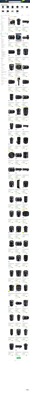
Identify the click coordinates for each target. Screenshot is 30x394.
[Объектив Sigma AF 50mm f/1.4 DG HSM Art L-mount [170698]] (11, 273)
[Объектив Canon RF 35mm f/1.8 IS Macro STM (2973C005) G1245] (18, 288)
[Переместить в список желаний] (14, 18)
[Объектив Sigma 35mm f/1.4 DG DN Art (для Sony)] (11, 140)
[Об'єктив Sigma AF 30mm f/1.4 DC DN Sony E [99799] (11, 229)
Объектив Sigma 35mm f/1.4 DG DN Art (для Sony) (11, 146)
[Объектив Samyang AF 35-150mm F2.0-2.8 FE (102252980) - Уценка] (25, 111)
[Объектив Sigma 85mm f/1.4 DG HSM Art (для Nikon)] (11, 126)
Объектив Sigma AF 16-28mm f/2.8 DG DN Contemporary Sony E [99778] (11, 323)
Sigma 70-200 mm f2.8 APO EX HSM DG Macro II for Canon (18, 146)
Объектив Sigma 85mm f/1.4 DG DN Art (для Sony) (11, 72)
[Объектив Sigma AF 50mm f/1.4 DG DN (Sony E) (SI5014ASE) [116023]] (25, 332)
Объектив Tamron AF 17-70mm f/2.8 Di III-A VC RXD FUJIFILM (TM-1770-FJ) (11, 263)
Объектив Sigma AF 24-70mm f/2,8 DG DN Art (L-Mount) (11, 308)
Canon (2, 59)
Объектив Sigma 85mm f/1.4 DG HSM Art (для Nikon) (11, 131)
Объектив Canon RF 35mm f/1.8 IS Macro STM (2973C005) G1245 (18, 293)
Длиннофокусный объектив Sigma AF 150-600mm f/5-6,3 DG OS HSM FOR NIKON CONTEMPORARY (25, 131)
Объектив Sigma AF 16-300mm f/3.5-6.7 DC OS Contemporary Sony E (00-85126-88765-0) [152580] (25, 293)
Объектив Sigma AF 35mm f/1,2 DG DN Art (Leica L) (18, 308)
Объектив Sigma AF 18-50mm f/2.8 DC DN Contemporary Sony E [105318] (25, 160)
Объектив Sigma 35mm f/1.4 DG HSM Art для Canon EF (18, 42)
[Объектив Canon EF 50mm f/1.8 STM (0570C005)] (25, 214)
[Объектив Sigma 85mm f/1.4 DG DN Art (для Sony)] (11, 67)
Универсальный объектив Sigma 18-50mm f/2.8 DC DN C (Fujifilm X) (18, 117)
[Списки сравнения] (27, 1)
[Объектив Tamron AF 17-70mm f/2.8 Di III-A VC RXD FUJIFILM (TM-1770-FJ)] (11, 258)
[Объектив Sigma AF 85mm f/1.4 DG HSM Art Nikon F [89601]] (11, 346)
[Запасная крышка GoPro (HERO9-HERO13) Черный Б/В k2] (18, 184)
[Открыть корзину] (28, 1)
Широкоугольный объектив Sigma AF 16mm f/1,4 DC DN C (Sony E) (18, 337)
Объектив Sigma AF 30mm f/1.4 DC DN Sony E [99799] (18, 263)
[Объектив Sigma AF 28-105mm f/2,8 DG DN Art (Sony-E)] (25, 199)
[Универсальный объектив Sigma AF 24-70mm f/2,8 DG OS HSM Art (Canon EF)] (25, 243)
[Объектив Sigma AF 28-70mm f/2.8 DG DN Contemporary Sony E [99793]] (11, 199)
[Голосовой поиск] (20, 1)
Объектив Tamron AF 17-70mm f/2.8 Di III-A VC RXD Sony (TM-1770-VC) (11, 57)
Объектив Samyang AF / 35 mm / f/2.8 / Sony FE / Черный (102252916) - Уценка (11, 160)
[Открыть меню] (1, 1)
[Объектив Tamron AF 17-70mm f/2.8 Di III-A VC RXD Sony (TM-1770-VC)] (11, 52)
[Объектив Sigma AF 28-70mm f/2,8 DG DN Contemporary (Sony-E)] (25, 37)
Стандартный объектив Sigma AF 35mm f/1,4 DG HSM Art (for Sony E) (25, 57)
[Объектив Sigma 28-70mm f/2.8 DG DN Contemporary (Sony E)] (18, 52)
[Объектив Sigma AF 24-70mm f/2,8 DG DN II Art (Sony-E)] (25, 67)
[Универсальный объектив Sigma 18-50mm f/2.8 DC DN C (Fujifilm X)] (18, 111)
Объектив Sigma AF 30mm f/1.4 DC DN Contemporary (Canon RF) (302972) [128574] (11, 189)
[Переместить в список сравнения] (14, 19)
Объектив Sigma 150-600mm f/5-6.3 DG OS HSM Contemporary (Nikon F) (25, 27)
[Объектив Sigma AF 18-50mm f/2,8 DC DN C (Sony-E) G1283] (18, 199)
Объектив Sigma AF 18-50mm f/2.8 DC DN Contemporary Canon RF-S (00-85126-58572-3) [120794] (11, 249)
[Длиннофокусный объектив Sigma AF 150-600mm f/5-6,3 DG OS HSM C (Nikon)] (25, 169)
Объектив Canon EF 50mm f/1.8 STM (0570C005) (25, 219)
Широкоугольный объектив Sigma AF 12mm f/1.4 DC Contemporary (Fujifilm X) (11, 293)
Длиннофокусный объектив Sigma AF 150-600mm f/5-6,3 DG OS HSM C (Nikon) (25, 175)
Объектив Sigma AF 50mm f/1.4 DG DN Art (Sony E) (25, 308)
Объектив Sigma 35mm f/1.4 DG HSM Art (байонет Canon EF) (18, 72)
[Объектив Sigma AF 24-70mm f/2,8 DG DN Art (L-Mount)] (11, 303)
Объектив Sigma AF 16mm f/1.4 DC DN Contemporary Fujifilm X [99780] (18, 219)
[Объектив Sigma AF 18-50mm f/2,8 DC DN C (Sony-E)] (11, 37)
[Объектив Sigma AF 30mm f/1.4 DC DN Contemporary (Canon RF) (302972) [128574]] (11, 184)
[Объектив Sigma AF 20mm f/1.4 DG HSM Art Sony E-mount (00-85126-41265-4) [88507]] (18, 317)
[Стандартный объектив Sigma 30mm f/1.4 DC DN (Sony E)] (18, 229)
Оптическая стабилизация (4, 71)
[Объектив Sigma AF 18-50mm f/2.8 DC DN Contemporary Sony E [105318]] (25, 155)
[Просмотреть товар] (15, 26)
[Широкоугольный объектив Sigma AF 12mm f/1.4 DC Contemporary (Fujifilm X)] (11, 288)
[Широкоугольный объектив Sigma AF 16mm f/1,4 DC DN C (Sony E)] (18, 332)
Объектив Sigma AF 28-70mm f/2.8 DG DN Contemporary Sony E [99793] (11, 205)
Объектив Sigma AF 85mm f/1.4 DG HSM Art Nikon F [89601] (11, 352)
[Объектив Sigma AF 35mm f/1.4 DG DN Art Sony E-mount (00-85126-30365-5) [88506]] (25, 258)
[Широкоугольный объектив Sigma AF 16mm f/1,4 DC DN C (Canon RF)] (25, 229)
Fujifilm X (2, 41)
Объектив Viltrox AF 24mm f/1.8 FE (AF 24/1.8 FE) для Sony (11, 27)
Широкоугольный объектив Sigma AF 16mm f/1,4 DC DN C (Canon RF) (25, 234)
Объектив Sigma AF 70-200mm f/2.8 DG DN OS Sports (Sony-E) (18, 175)
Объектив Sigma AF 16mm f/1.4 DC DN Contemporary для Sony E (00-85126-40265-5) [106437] (11, 219)
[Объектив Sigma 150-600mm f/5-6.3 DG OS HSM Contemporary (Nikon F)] (25, 22)
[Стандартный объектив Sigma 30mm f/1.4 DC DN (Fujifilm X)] (25, 184)
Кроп (2, 68)
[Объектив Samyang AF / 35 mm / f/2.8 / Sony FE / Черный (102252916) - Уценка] (11, 155)
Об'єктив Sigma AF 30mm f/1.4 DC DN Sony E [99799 (11, 234)
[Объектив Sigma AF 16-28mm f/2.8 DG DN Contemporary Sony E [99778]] (11, 317)
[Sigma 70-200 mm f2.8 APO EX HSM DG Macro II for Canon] (18, 140)
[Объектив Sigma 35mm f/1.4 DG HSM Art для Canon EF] (18, 37)
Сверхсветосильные (3, 64)
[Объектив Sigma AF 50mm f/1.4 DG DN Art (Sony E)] (25, 303)
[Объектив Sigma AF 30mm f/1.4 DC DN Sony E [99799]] (18, 258)
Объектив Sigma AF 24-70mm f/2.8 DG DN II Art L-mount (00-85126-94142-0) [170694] (25, 352)
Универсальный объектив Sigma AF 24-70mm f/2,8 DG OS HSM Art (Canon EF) (25, 249)
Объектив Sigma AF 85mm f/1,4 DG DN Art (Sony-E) (11, 87)
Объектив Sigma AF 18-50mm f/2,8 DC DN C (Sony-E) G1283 (18, 204)
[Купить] (14, 29)
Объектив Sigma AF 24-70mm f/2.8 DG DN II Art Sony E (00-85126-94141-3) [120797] (18, 27)
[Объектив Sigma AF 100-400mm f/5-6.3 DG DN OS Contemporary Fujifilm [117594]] (11, 332)
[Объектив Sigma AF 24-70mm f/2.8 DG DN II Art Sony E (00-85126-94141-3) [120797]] (18, 22)
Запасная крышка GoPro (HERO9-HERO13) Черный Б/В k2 (18, 189)
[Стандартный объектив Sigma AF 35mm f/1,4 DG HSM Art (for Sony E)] (25, 52)
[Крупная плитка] (27, 15)
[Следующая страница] (28, 360)
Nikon (2, 60)
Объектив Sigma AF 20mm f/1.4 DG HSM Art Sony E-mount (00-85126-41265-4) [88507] (18, 323)
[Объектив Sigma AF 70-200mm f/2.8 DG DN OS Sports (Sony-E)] (18, 169)
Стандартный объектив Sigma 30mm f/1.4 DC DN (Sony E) (18, 234)
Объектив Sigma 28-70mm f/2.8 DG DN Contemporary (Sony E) (18, 57)
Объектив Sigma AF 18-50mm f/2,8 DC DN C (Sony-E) (11, 42)
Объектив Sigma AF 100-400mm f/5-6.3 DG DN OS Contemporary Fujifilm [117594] (11, 337)
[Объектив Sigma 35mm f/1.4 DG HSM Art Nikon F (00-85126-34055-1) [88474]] (25, 140)
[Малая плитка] (28, 15)
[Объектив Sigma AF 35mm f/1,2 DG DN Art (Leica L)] (18, 303)
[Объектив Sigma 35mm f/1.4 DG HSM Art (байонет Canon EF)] (18, 67)
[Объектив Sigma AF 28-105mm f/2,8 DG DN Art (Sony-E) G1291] (11, 97)
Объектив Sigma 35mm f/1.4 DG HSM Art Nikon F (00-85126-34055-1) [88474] (25, 146)
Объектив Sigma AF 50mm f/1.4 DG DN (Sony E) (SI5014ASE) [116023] (25, 337)
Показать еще (2, 30)
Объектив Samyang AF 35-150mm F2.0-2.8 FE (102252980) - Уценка (25, 117)
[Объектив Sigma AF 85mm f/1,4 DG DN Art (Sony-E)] (11, 82)
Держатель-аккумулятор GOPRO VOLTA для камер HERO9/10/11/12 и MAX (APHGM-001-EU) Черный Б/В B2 (18, 87)
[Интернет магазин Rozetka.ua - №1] (3, 1)
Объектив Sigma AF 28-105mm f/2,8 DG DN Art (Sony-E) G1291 (11, 102)
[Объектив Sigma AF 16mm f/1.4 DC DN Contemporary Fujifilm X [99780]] (18, 214)
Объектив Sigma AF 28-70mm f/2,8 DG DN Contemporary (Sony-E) (25, 42)
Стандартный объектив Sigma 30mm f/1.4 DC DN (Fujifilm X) (25, 189)
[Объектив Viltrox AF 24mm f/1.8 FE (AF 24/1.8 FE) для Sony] (11, 22)
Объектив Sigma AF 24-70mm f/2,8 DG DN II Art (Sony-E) (25, 72)
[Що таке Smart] (16, 16)
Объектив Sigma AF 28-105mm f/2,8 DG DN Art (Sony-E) (25, 204)
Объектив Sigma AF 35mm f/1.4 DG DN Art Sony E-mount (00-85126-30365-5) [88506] (25, 263)
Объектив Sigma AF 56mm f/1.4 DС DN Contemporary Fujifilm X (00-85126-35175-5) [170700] (18, 279)
